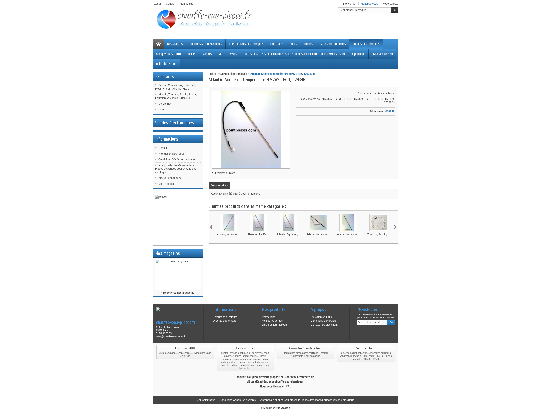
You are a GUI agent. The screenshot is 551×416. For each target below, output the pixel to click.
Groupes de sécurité (169, 54)
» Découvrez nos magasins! (178, 292)
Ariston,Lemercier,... (228, 234)
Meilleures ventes (272, 320)
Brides (192, 54)
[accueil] (178, 219)
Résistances (175, 44)
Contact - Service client (324, 324)
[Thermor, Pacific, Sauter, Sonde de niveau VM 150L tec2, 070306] (378, 222)
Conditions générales (323, 320)
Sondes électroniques (366, 44)
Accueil (213, 73)
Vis (220, 54)
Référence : (377, 111)
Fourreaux (276, 44)
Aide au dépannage (170, 178)
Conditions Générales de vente (176, 159)
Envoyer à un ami (225, 173)
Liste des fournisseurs (275, 324)
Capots (207, 54)
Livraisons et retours (225, 316)
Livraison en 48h (382, 54)
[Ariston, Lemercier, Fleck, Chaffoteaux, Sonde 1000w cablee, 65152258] (318, 222)
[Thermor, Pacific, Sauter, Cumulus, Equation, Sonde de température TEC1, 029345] (258, 222)
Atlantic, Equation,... (288, 234)
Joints (293, 44)
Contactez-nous (206, 400)
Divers (233, 54)
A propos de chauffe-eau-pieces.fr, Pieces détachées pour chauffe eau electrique (176, 169)
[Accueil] (158, 44)
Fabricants (164, 76)
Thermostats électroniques (246, 44)
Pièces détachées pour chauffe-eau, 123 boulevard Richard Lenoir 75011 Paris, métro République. (304, 54)
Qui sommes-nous (321, 316)
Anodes (308, 44)
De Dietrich (165, 103)
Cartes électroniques (333, 44)
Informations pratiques (171, 153)
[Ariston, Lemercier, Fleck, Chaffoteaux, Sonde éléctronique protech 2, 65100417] (348, 222)
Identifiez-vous (369, 3)
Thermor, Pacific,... (258, 234)
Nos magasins (166, 183)
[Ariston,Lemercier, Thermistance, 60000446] (228, 222)
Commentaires (219, 185)
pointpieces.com (166, 64)
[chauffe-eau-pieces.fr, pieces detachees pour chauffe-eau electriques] (206, 19)
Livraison (163, 147)
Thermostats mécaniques (205, 44)
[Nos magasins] (178, 274)
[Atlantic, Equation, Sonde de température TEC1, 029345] (288, 222)
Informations (166, 139)
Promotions (268, 316)
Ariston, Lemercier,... (318, 234)
